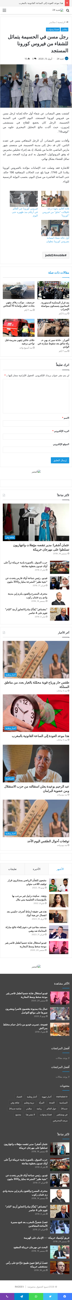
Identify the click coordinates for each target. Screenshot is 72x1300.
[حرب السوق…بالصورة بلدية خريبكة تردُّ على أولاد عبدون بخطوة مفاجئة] (59, 567)
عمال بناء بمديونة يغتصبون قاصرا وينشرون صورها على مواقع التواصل (26, 1010)
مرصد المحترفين (60, 1120)
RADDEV (19, 1286)
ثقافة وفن (15, 1102)
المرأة (41, 1102)
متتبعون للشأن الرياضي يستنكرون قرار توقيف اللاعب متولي (27, 882)
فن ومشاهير (62, 1114)
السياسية (63, 1102)
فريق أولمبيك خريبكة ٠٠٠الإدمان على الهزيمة (46, 1237)
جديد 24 (60, 58)
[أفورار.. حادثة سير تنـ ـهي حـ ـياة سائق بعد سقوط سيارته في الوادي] (53, 328)
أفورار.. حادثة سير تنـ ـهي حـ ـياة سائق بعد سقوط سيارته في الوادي (53, 343)
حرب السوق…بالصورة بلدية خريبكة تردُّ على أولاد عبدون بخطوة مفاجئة (25, 564)
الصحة (52, 1102)
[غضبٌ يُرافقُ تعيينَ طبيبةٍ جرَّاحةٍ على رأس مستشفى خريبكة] (59, 1267)
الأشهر (60, 869)
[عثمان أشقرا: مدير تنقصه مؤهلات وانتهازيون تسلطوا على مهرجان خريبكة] (59, 1148)
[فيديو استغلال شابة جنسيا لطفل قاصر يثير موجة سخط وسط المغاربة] (58, 947)
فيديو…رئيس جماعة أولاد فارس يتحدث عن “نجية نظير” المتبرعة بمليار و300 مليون (26, 580)
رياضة (39, 1108)
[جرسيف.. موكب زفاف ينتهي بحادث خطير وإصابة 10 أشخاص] (19, 290)
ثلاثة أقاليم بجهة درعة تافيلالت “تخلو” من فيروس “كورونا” (55, 212)
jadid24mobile (55, 255)
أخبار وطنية (32, 1096)
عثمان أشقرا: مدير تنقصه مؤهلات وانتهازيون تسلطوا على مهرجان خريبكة (41, 547)
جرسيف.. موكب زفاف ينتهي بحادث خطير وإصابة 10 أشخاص (19, 304)
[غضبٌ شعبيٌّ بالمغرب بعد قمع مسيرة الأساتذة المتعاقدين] (59, 1227)
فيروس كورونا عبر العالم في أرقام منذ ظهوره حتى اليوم (25, 212)
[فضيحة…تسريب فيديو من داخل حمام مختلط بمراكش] (59, 1029)
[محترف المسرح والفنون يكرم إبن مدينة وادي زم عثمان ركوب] (59, 598)
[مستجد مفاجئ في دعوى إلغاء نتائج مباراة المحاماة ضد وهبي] (58, 932)
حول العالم (51, 1108)
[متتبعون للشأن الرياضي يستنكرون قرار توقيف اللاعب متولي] (58, 885)
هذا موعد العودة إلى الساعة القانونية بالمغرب (41, 3)
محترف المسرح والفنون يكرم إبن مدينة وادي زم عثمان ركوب (27, 595)
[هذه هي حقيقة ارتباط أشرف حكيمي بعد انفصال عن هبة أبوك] (58, 916)
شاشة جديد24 (15, 1108)
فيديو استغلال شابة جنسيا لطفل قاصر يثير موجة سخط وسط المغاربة (25, 944)
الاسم (65, 417)
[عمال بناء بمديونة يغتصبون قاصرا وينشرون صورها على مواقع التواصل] (59, 1013)
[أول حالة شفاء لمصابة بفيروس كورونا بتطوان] (55, 228)
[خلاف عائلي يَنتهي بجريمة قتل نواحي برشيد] (19, 328)
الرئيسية (61, 22)
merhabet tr (61, 1096)
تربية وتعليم (29, 1102)
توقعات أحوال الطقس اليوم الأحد (48, 841)
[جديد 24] (57, 10)
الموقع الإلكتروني (61, 444)
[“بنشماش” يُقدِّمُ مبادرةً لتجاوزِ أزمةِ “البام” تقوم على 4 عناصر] (59, 614)
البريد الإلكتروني (60, 431)
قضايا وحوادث (53, 29)
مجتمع (18, 1114)
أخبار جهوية (46, 1096)
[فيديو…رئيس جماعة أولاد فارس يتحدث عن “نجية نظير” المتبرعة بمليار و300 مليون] (59, 582)
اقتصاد (19, 1096)
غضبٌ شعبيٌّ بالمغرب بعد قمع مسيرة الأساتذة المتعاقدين (29, 1224)
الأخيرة (36, 869)
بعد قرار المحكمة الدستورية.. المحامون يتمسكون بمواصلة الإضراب (54, 306)
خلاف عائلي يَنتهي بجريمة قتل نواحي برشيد (20, 341)
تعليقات (12, 869)
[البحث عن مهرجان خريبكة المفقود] (59, 1252)
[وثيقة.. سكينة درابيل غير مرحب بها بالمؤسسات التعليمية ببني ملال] (58, 900)
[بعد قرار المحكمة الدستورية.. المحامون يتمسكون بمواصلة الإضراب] (53, 290)
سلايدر (52, 22)
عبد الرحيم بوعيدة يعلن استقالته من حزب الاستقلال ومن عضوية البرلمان (36, 788)
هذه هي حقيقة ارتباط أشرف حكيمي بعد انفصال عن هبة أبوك (26, 913)
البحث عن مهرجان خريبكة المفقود (30, 1247)
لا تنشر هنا (30, 1114)
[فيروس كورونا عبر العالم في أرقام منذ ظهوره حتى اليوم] (24, 199)
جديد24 (64, 1108)
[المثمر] (36, 471)
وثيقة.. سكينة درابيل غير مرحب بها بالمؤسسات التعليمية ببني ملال (29, 897)
